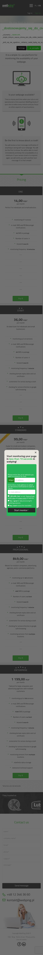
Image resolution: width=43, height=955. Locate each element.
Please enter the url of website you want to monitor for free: (21, 475)
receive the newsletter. (21, 506)
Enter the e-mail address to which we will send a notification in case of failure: (21, 486)
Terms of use (30, 496)
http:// (11, 480)
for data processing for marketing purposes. (20, 502)
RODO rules (11, 498)
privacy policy (22, 498)
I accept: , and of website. (21, 497)
